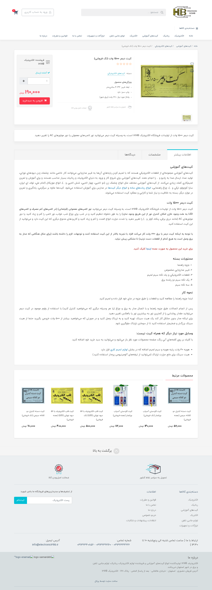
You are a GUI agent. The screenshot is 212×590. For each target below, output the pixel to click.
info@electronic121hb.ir (45, 545)
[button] (18, 12)
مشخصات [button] (154, 155)
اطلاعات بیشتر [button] (182, 155)
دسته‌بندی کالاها (187, 28)
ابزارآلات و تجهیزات (96, 35)
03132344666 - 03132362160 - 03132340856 (103, 545)
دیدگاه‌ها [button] (130, 155)
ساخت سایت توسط (108, 581)
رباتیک (166, 35)
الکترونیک (179, 35)
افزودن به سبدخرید (33, 100)
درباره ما (43, 35)
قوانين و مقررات (59, 35)
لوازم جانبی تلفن (117, 35)
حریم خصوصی (149, 515)
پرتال (97, 581)
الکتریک (133, 35)
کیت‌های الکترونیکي (116, 73)
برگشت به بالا (103, 450)
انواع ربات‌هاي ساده (140, 188)
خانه (191, 35)
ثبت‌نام (20, 500)
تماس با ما (77, 35)
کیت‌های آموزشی (150, 35)
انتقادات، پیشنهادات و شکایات (141, 520)
